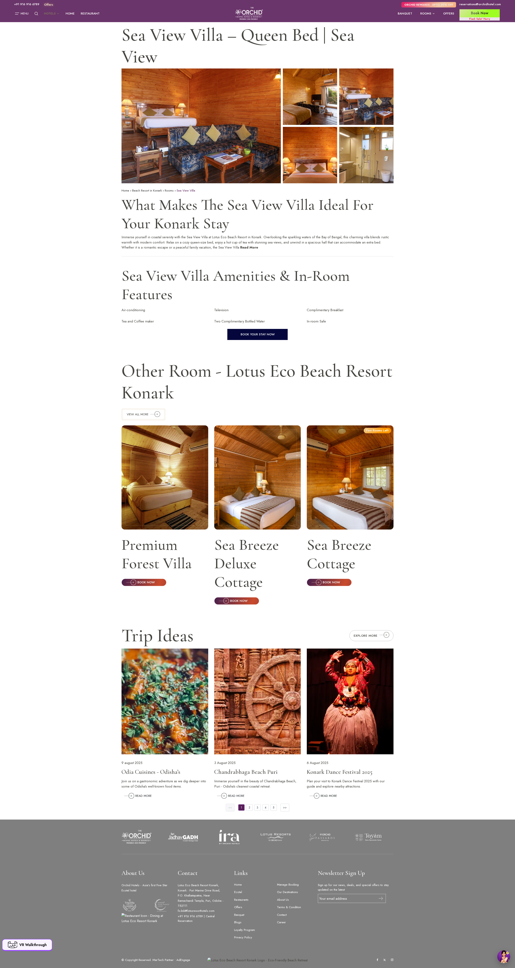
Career (281, 922)
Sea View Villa (197, 237)
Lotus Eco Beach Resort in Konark (237, 237)
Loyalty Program (244, 930)
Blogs (237, 922)
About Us (283, 900)
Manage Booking (288, 884)
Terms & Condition (289, 907)
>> (285, 807)
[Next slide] (385, 515)
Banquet (405, 13)
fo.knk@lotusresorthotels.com (196, 911)
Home (70, 13)
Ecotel (238, 892)
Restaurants (241, 900)
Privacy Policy (243, 937)
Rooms (425, 13)
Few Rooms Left (377, 430)
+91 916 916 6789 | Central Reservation (196, 918)
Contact (282, 915)
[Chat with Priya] (503, 956)
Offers (448, 13)
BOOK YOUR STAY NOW (258, 334)
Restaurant (90, 13)
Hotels (50, 13)
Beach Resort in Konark (147, 191)
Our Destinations (287, 892)
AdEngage (183, 960)
